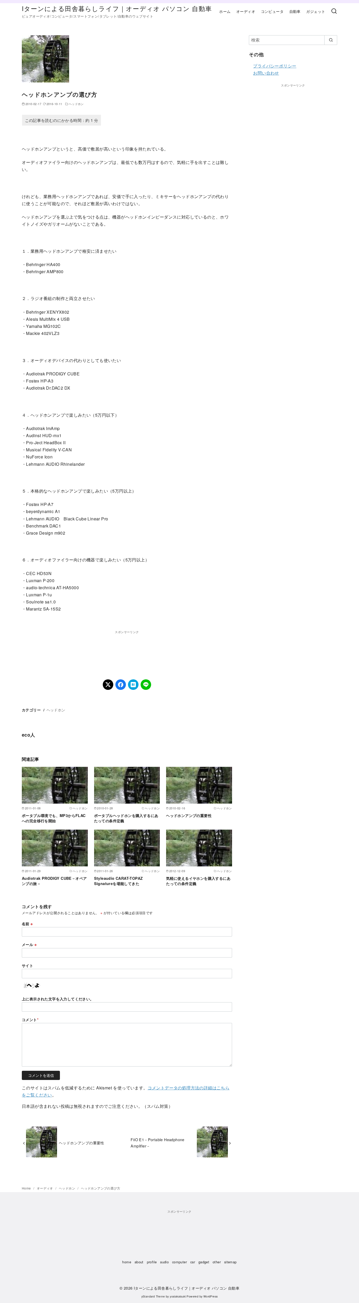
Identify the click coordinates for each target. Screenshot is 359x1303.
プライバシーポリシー (274, 66)
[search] (330, 40)
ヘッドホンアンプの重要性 (189, 815)
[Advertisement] (127, 647)
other (217, 1261)
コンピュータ (272, 11)
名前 (27, 923)
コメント (30, 1019)
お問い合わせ (266, 73)
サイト (27, 965)
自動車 (295, 11)
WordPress (210, 1296)
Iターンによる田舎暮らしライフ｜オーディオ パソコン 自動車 (117, 8)
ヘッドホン (76, 104)
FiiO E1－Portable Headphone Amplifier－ (157, 1143)
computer (179, 1261)
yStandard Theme (153, 1296)
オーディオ (245, 11)
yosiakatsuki (178, 1296)
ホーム (224, 11)
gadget (203, 1261)
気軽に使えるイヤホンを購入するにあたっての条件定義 (198, 881)
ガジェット (315, 11)
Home (27, 1188)
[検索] (334, 11)
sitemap (230, 1261)
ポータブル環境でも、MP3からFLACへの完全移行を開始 (54, 818)
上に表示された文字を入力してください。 (58, 998)
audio (164, 1261)
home (126, 1261)
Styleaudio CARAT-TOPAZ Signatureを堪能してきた (118, 881)
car (192, 1261)
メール (29, 944)
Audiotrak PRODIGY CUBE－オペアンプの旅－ (54, 881)
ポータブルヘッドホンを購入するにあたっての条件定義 (126, 818)
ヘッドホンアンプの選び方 (100, 1188)
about (139, 1261)
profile (152, 1261)
